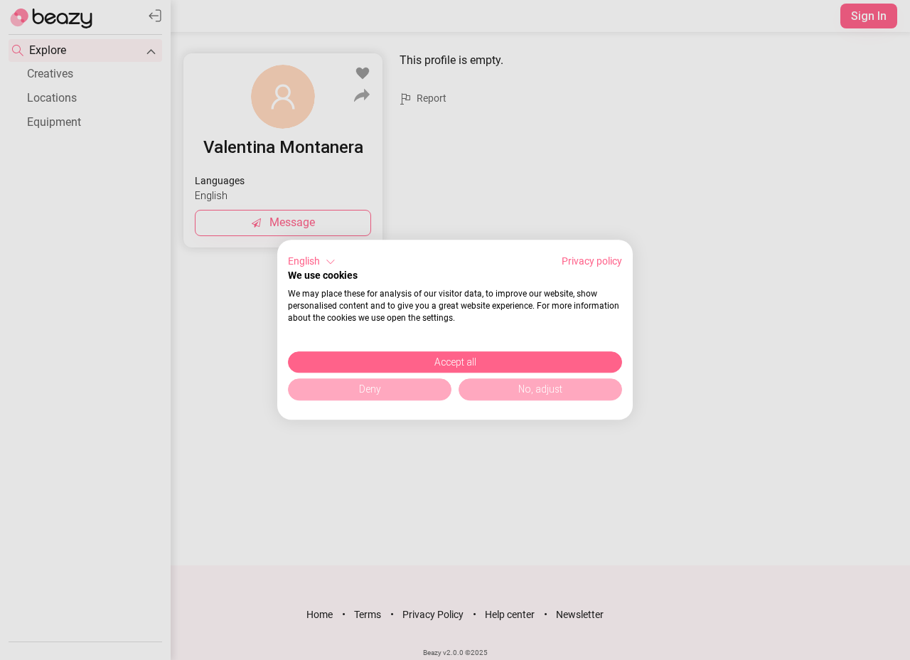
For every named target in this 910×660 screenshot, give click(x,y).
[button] (312, 261)
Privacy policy (592, 261)
